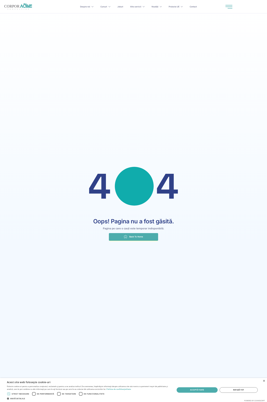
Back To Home (136, 236)
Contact (193, 6)
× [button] (264, 381)
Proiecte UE (174, 6)
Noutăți (155, 6)
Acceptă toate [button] (197, 390)
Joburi (120, 6)
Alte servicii (135, 6)
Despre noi (85, 6)
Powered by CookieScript (254, 400)
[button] (89, 398)
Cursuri (103, 6)
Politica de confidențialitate (119, 389)
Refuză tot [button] (238, 390)
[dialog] (133, 390)
